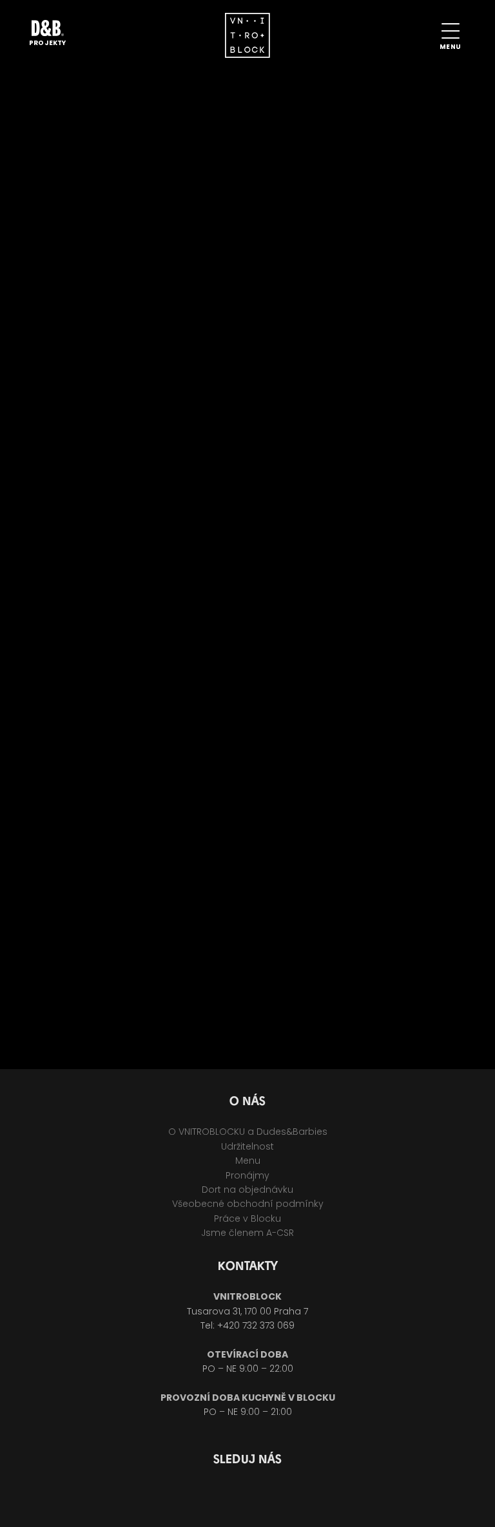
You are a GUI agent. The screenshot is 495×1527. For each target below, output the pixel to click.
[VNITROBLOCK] (247, 38)
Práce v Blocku (247, 1218)
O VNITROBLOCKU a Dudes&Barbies (247, 1131)
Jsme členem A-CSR (247, 1232)
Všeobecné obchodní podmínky (248, 1203)
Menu (247, 1160)
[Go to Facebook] (230, 1495)
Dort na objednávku (247, 1189)
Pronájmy (247, 1175)
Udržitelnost (247, 1146)
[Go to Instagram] (265, 1495)
